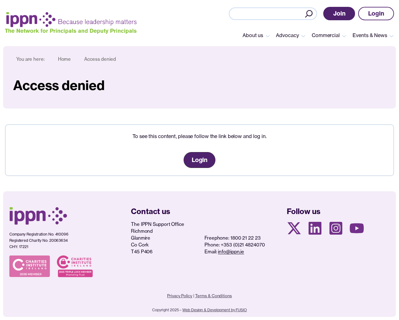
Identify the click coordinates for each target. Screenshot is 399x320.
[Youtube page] (356, 228)
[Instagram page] (336, 228)
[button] (339, 13)
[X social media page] (294, 228)
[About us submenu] (267, 35)
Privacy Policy (179, 295)
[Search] (309, 13)
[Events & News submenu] (391, 35)
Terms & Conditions (213, 295)
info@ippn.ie (231, 252)
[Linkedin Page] (315, 228)
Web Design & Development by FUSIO (214, 310)
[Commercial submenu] (344, 35)
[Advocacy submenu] (303, 35)
